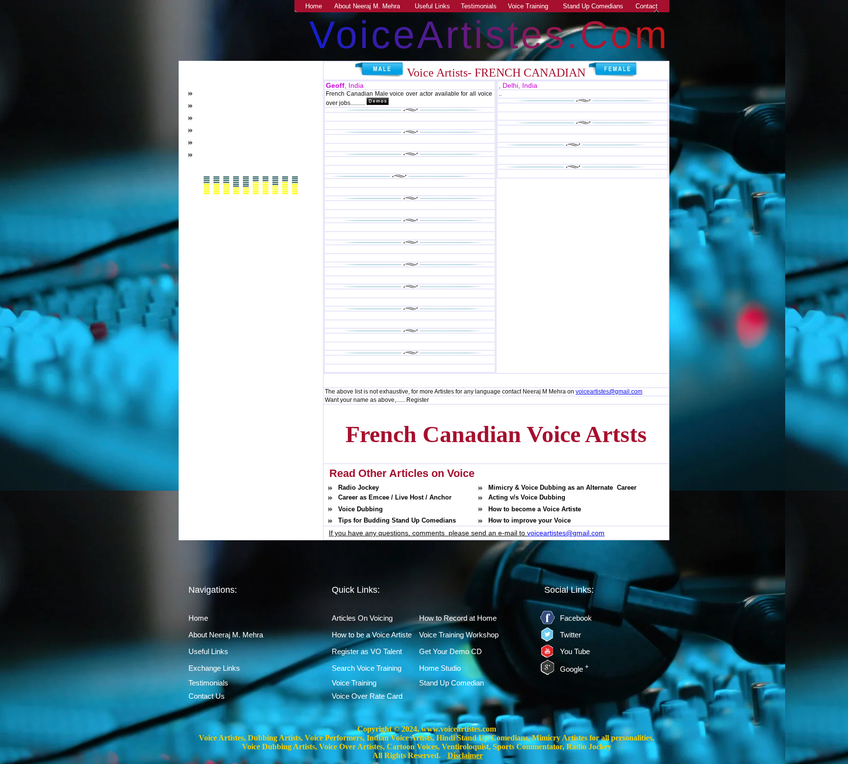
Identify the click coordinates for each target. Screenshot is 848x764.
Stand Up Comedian (451, 683)
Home (313, 6)
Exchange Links (214, 668)
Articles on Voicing (230, 93)
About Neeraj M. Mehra (367, 6)
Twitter (570, 635)
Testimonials (479, 6)
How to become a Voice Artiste (534, 509)
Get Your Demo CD (450, 651)
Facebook (576, 618)
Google (574, 669)
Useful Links (432, 6)
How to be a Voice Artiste (372, 635)
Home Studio (440, 668)
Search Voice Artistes (233, 130)
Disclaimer (465, 755)
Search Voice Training (366, 668)
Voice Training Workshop (459, 635)
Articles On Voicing (362, 618)
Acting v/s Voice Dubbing (526, 497)
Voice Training (528, 6)
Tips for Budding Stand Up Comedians (397, 520)
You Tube (575, 651)
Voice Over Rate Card (367, 696)
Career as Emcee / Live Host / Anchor (394, 497)
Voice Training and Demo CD (245, 142)
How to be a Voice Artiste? (241, 105)
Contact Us (206, 696)
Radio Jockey (358, 487)
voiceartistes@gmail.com (609, 391)
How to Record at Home (237, 154)
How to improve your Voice (529, 520)
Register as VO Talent (233, 118)
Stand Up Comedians (593, 6)
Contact (647, 6)
